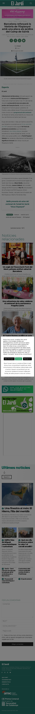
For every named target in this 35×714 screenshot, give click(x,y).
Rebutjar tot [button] (27, 359)
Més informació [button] (9, 359)
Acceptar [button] (18, 359)
